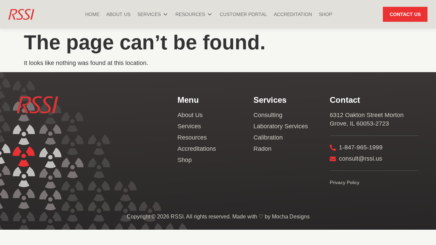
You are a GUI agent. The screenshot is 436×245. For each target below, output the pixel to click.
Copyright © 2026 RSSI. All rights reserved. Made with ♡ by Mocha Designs (218, 216)
